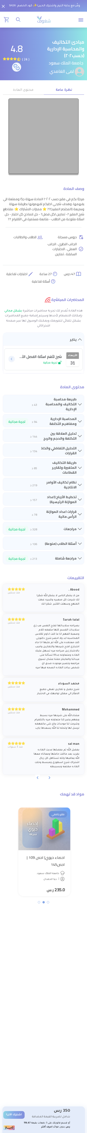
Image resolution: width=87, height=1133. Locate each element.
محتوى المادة (23, 90)
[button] (48, 902)
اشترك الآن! (14, 1114)
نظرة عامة (64, 90)
